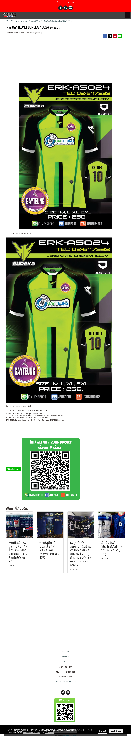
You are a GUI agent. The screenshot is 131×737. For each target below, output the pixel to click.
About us (65, 657)
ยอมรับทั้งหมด (116, 731)
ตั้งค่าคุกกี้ (102, 731)
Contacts (65, 651)
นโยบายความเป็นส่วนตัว (31, 732)
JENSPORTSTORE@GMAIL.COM (65, 681)
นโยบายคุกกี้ (49, 732)
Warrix (65, 662)
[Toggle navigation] (127, 15)
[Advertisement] (65, 62)
